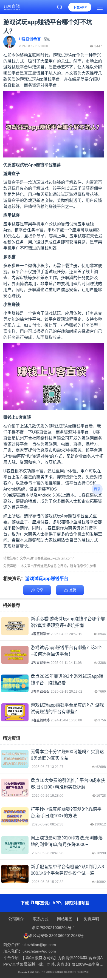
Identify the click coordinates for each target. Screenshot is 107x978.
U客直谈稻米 (40, 634)
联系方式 (41, 919)
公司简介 (16, 919)
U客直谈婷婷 (40, 720)
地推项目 (52, 483)
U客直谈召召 (40, 691)
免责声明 (91, 919)
